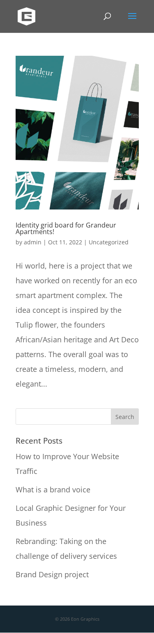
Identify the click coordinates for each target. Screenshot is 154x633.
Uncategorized (109, 242)
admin (32, 242)
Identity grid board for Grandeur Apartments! (66, 228)
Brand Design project (52, 574)
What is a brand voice (53, 489)
